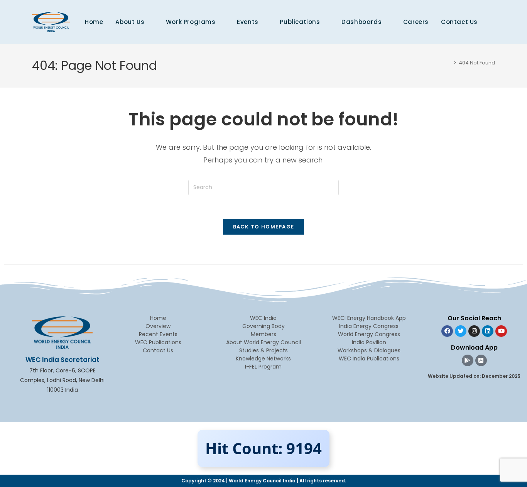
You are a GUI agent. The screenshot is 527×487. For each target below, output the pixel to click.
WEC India (263, 318)
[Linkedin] (487, 331)
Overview (158, 326)
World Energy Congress (369, 334)
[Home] (449, 62)
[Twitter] (460, 331)
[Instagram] (474, 331)
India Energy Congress (369, 326)
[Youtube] (501, 331)
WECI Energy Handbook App (369, 318)
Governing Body (263, 326)
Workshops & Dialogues (369, 350)
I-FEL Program (263, 366)
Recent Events (158, 334)
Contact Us (158, 350)
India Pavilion (369, 342)
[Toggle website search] (492, 22)
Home (158, 318)
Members (263, 334)
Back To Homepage (263, 226)
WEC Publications (158, 342)
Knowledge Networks (263, 358)
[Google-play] (467, 360)
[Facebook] (447, 331)
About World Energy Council (263, 342)
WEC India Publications (369, 358)
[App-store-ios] (481, 360)
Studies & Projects (263, 350)
